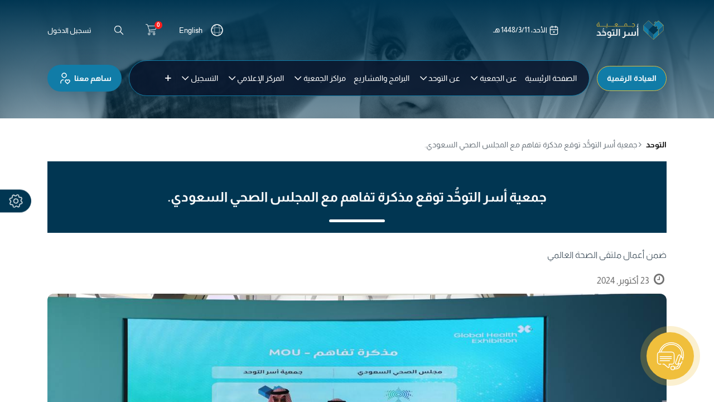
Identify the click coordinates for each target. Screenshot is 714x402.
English (190, 30)
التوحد (656, 144)
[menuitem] (551, 78)
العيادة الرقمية (632, 78)
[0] (151, 30)
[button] (168, 78)
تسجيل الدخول (69, 30)
